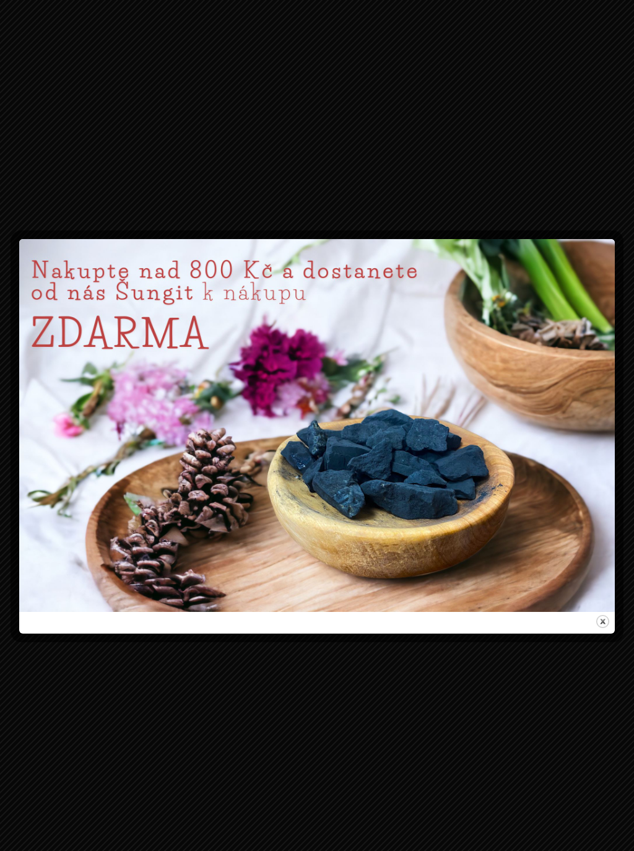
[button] (461, 363)
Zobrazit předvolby (394, 477)
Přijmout (240, 477)
